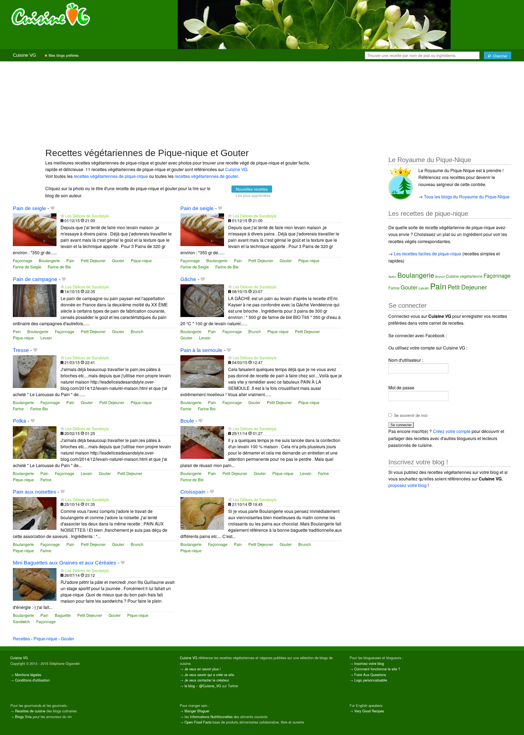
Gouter (118, 260)
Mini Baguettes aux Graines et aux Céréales (64, 563)
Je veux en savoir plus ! (202, 668)
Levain (46, 337)
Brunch (137, 331)
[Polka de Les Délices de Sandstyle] (34, 442)
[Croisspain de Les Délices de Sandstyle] (202, 513)
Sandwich (21, 621)
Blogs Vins (23, 716)
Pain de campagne (35, 279)
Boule (187, 421)
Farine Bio (39, 408)
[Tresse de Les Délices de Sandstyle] (34, 371)
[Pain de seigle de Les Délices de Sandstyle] (34, 229)
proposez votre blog (407, 485)
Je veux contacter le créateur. (207, 680)
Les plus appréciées (253, 195)
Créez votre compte (452, 431)
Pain (70, 260)
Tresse (21, 350)
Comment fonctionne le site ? (377, 668)
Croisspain (193, 492)
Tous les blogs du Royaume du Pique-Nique (467, 196)
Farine (18, 408)
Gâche (188, 279)
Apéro (392, 276)
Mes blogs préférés (63, 55)
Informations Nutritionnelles (211, 716)
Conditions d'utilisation (32, 680)
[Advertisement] (262, 104)
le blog (189, 685)
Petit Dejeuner (93, 260)
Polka (19, 421)
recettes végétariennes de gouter (206, 176)
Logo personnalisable (370, 680)
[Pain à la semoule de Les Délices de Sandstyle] (202, 371)
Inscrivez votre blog (369, 663)
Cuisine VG (24, 55)
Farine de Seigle (27, 267)
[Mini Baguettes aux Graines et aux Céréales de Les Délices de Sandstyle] (34, 584)
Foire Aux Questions (370, 674)
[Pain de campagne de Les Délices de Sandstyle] (34, 300)
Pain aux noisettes (34, 492)
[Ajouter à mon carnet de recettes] (52, 208)
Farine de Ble (59, 267)
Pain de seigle (29, 208)
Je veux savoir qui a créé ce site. (209, 674)
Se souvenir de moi (410, 415)
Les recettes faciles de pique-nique (427, 253)
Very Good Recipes (369, 710)
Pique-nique (141, 260)
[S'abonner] (62, 216)
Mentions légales (28, 674)
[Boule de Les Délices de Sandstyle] (202, 442)
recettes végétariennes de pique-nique (111, 176)
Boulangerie (49, 260)
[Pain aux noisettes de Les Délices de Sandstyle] (34, 513)
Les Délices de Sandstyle (87, 216)
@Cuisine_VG (210, 685)
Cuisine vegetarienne (464, 276)
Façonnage (22, 260)
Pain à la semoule (201, 350)
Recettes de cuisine (30, 710)
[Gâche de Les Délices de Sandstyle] (202, 300)
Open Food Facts (198, 722)
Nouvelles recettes (252, 189)
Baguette (63, 615)
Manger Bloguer (196, 710)
